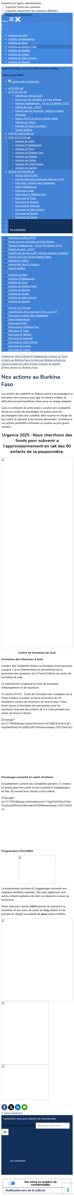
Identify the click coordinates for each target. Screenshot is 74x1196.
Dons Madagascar (26, 187)
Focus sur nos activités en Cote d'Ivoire (38, 99)
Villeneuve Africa (25, 122)
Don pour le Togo (25, 198)
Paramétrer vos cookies (22, 1155)
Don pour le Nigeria (26, 202)
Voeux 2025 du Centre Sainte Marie (36, 118)
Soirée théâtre (23, 130)
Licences (13, 1144)
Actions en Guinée (19, 62)
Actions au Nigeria (19, 50)
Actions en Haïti (17, 35)
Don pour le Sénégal (27, 206)
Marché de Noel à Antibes (30, 126)
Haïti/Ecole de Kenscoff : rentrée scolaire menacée (38, 253)
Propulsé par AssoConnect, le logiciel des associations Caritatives (33, 1171)
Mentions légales (18, 1148)
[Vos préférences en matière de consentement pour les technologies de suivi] (68, 1190)
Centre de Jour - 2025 (28, 107)
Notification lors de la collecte (25, 1190)
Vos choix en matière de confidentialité (40, 1183)
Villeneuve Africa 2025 (29, 96)
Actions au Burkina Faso (22, 47)
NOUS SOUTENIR (26, 175)
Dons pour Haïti (24, 191)
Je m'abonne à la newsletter (18, 1125)
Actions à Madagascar (21, 39)
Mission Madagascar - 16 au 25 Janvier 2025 (42, 103)
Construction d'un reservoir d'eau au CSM (39, 179)
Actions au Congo (18, 54)
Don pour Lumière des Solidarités (35, 183)
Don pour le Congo (26, 217)
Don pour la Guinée (26, 213)
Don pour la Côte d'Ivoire (30, 210)
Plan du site (15, 1140)
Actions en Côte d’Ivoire (22, 58)
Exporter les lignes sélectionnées (21, 3)
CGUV (12, 1151)
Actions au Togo (18, 43)
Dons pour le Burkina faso (30, 194)
